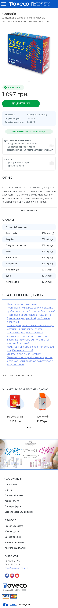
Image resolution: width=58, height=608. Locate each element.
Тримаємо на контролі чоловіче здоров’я (29, 357)
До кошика (22, 103)
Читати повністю (29, 210)
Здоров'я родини (13, 537)
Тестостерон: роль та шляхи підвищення (29, 314)
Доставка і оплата (14, 495)
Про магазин (11, 484)
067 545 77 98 (42, 4)
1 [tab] (27, 427)
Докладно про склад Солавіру (24, 354)
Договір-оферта (13, 506)
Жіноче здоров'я (13, 531)
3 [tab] (30, 427)
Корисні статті (12, 501)
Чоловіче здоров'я (14, 526)
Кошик (13, 605)
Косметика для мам (15, 542)
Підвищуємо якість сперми (22, 304)
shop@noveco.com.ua (16, 568)
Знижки (8, 490)
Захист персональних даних (19, 512)
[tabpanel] (29, 52)
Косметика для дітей (15, 548)
